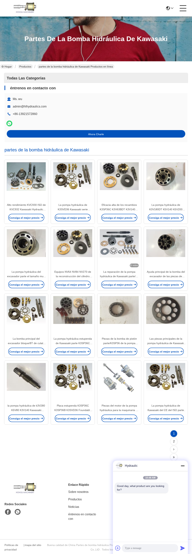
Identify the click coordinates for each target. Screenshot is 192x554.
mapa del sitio (33, 545)
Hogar (8, 66)
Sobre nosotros (78, 491)
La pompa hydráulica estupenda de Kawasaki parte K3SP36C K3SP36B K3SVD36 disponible (73, 343)
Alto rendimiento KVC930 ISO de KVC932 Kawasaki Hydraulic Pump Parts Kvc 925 (26, 209)
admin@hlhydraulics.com (29, 106)
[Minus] (182, 466)
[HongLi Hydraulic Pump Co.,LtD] (25, 8)
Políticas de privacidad (11, 547)
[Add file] (117, 548)
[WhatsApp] (9, 123)
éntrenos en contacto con (82, 516)
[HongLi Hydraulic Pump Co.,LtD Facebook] (7, 512)
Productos (25, 66)
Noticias (73, 506)
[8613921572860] (17, 512)
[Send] (183, 548)
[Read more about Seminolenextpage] (173, 449)
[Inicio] (25, 493)
